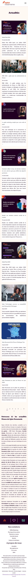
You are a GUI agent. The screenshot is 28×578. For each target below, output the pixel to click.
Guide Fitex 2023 (6, 262)
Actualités (14, 546)
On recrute (14, 550)
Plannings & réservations (14, 532)
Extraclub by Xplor (6, 451)
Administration (5, 571)
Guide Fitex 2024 (6, 37)
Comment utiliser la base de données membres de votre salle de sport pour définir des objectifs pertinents (14, 171)
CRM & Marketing (14, 530)
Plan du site (11, 571)
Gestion (14, 538)
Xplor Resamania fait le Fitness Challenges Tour (13, 342)
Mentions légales (17, 571)
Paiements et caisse (14, 534)
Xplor (14, 552)
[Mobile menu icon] (25, 3)
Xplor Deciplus (11, 567)
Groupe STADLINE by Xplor (12, 505)
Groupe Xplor (4, 567)
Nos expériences (14, 548)
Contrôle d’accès (14, 536)
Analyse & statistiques (14, 540)
